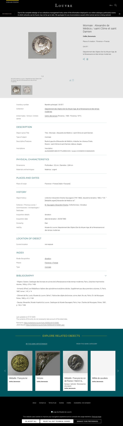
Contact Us (42, 403)
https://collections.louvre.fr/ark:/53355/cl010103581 (41, 323)
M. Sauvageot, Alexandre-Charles (56, 205)
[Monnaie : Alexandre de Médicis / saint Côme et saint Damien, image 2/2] (27, 90)
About (34, 403)
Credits (69, 403)
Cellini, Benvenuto (89, 36)
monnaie (48, 267)
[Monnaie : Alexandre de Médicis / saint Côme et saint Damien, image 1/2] (16, 90)
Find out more (96, 417)
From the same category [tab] (86, 344)
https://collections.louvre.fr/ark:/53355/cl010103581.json (45, 325)
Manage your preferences (87, 421)
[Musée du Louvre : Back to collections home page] (63, 5)
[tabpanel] (61, 371)
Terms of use (52, 403)
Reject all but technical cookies (56, 421)
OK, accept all (31, 421)
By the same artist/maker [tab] (36, 344)
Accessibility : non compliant (82, 403)
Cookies (61, 403)
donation (48, 258)
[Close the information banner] (119, 14)
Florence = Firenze (51, 263)
